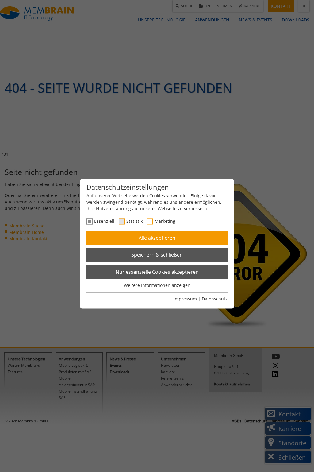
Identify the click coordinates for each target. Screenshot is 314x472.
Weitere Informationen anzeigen (157, 285)
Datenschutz (215, 299)
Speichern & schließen (157, 255)
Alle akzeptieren (157, 237)
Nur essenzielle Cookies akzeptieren (157, 272)
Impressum (185, 299)
